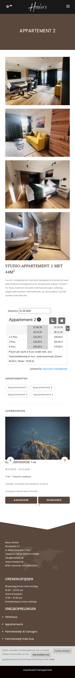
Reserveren (54, 500)
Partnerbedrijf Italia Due (19, 639)
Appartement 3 (18, 394)
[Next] (64, 460)
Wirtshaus (11, 617)
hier (52, 659)
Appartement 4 (43, 394)
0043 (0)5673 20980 (27, 554)
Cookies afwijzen (62, 651)
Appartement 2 (42, 387)
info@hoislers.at (14, 557)
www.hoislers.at (14, 561)
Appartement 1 (17, 387)
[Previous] (10, 460)
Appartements (14, 624)
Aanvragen (21, 500)
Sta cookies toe (41, 654)
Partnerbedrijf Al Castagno (21, 631)
